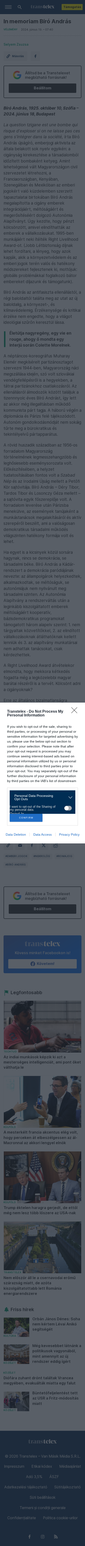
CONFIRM (26, 817)
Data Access (42, 834)
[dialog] (42, 773)
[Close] (75, 711)
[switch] (68, 808)
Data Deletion (16, 834)
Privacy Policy (69, 834)
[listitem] (41, 797)
